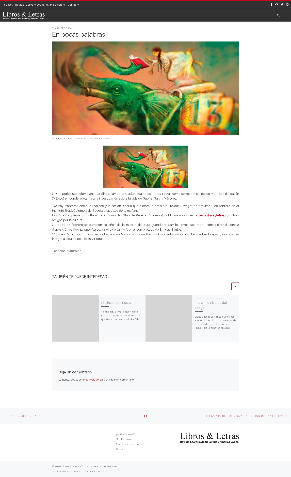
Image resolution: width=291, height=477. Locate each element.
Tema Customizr (98, 471)
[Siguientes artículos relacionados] (235, 286)
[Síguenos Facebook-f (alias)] (271, 5)
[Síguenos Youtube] (276, 5)
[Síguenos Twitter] (282, 5)
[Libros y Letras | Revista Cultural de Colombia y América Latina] (24, 15)
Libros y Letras (64, 138)
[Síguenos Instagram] (287, 5)
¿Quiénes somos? (125, 434)
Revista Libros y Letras (127, 444)
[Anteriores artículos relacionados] (227, 286)
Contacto (120, 449)
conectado (92, 379)
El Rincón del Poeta (116, 303)
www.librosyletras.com (215, 215)
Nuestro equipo (124, 439)
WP (68, 471)
